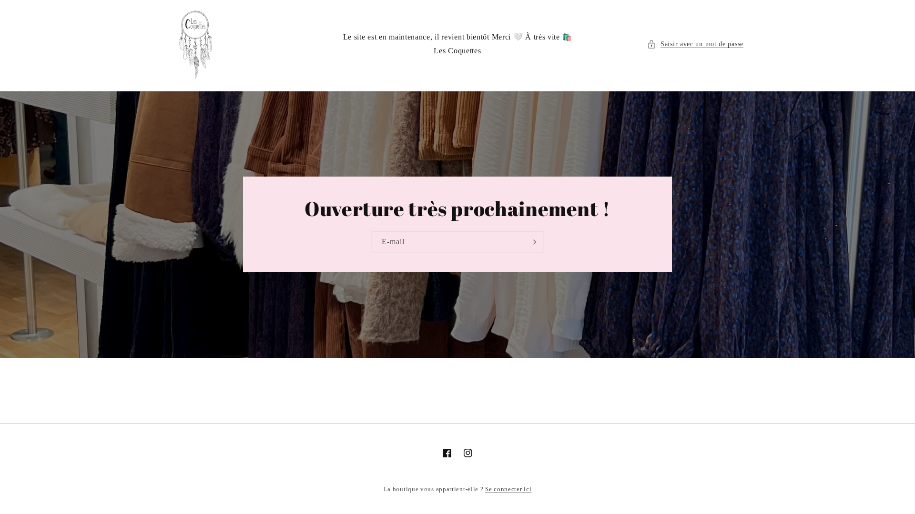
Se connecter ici (508, 489)
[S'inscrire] (532, 242)
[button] (695, 44)
